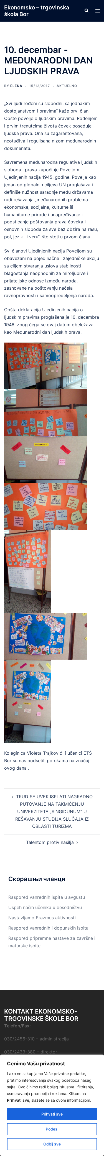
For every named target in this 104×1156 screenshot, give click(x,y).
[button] (86, 11)
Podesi (52, 1129)
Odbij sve (52, 1144)
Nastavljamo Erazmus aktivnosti (42, 917)
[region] (52, 1105)
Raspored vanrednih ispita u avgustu (46, 897)
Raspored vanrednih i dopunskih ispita (48, 928)
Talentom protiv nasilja (50, 842)
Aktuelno (67, 86)
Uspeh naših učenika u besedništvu (45, 907)
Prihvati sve (52, 1114)
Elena (16, 86)
